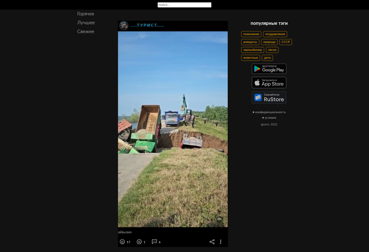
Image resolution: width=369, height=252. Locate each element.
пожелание (251, 34)
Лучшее (86, 22)
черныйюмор (252, 49)
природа (269, 41)
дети (267, 57)
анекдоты (250, 41)
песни (272, 49)
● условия (269, 117)
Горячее (85, 14)
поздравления (275, 34)
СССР (286, 41)
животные (250, 57)
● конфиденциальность (269, 112)
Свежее (85, 31)
